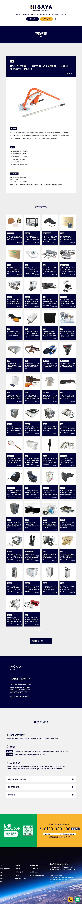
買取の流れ (34, 15)
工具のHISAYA (34, 869)
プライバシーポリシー (20, 878)
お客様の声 (43, 15)
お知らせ (63, 15)
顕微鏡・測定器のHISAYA (37, 875)
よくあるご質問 (54, 15)
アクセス (32, 19)
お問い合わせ (46, 19)
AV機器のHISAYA (35, 872)
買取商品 (18, 15)
